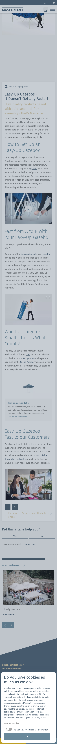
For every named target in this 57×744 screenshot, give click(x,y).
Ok (27, 736)
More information (11, 723)
